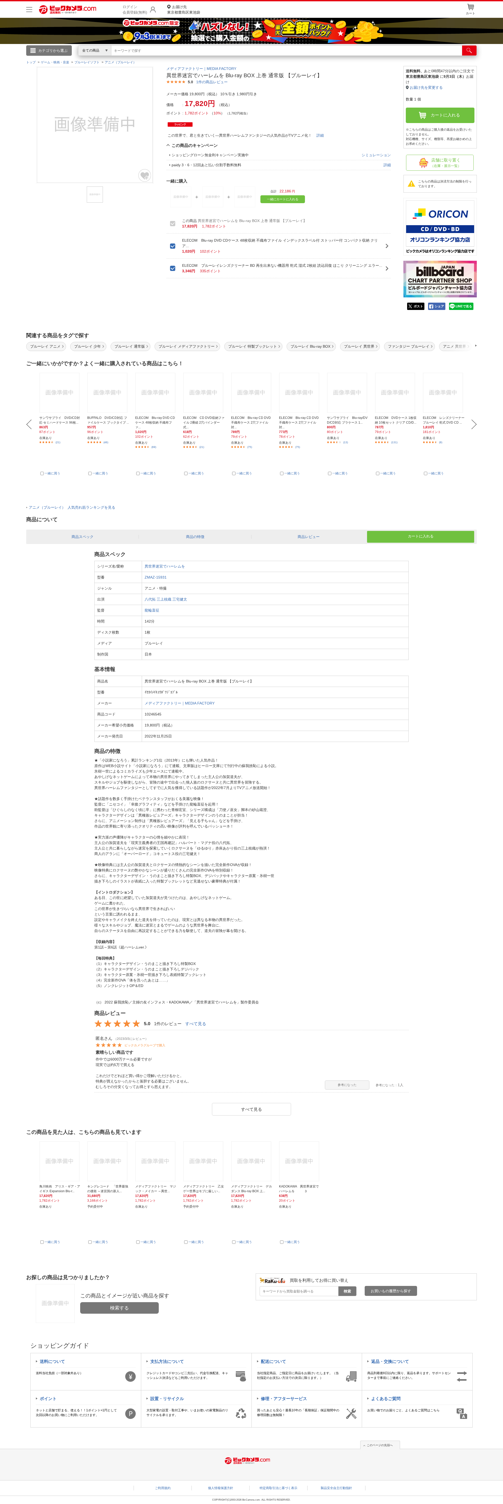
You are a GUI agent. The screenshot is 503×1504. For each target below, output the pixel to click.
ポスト (418, 306)
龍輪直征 (152, 610)
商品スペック (83, 537)
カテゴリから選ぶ (53, 50)
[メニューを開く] (29, 9)
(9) (440, 442)
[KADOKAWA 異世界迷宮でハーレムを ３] (300, 1161)
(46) (105, 442)
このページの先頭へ (380, 1445)
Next (474, 424)
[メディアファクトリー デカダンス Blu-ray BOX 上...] (252, 1161)
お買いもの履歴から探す (391, 1291)
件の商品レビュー (212, 82)
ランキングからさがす (230, 58)
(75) (249, 447)
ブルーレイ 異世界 (359, 346)
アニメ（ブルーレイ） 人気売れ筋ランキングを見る (72, 507)
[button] (461, 345)
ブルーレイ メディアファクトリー (186, 346)
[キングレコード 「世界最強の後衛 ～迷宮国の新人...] (108, 1161)
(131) (394, 442)
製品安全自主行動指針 (336, 1488)
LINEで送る (464, 306)
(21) (58, 442)
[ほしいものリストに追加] (144, 175)
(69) (153, 447)
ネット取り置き (319, 58)
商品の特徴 (195, 537)
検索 (347, 1291)
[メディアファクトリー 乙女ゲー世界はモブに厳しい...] (204, 1161)
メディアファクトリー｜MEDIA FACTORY (201, 68)
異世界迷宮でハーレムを (165, 566)
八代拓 (150, 599)
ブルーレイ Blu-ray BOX (310, 346)
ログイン (139, 59)
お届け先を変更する (426, 87)
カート (470, 13)
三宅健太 (179, 599)
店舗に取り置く (445, 163)
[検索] (469, 51)
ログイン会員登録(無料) (135, 9)
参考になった (347, 1085)
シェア (439, 306)
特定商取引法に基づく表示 (278, 1488)
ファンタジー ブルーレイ (408, 346)
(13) (345, 442)
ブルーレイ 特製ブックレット (252, 346)
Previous (29, 424)
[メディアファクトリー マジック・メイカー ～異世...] (156, 1161)
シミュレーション (376, 155)
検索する (119, 1308)
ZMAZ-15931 (156, 577)
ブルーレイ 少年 (87, 346)
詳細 (320, 135)
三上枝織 (164, 599)
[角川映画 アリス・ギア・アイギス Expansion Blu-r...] (60, 1161)
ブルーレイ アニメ (45, 346)
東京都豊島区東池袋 (183, 9)
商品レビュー (309, 537)
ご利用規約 (163, 1488)
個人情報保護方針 (220, 1488)
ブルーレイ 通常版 (129, 346)
